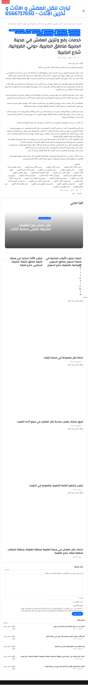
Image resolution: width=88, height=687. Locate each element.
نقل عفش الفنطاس (50, 32)
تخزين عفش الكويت (74, 30)
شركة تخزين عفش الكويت (17, 30)
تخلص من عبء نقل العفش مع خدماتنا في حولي (69, 626)
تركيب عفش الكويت (60, 30)
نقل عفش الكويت (37, 32)
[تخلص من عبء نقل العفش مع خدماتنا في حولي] (9, 629)
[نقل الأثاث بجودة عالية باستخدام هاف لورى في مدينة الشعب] (9, 639)
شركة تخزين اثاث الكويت (33, 30)
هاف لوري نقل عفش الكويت (45, 35)
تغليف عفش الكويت (47, 30)
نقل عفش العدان (62, 32)
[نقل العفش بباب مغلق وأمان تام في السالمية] (9, 649)
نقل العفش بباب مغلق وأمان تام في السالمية (70, 646)
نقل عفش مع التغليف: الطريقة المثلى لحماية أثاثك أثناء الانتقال (31, 229)
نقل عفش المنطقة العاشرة (23, 32)
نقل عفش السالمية (74, 32)
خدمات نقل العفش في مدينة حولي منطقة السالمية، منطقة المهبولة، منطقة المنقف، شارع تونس (52, 656)
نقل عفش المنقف (74, 35)
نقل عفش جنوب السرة (61, 35)
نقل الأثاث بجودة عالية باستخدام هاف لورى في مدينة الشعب (65, 636)
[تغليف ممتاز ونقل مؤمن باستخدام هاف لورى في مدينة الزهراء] (9, 669)
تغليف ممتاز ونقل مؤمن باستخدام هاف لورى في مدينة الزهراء (65, 666)
